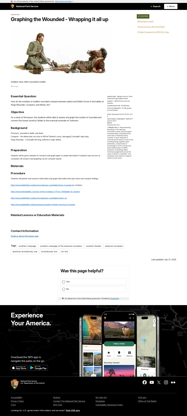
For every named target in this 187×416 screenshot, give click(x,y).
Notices (56, 397)
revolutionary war (49, 251)
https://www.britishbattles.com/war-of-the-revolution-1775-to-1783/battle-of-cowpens (45, 192)
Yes (68, 281)
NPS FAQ (57, 405)
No (67, 289)
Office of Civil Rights (147, 401)
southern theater (93, 246)
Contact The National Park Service (69, 401)
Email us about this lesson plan (25, 236)
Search (156, 6)
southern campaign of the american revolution (61, 246)
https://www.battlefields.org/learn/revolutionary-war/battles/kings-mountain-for (42, 185)
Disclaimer (100, 401)
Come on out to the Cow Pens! (151, 27)
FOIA (13, 405)
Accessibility (16, 397)
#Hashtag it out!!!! (145, 21)
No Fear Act (101, 397)
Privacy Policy (17, 401)
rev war (64, 251)
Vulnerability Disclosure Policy (109, 405)
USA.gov (142, 397)
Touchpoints (114, 298)
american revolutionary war (24, 251)
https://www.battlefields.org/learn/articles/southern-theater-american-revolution (43, 205)
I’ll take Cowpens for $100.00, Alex (153, 32)
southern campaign (27, 246)
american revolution (114, 246)
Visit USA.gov (73, 410)
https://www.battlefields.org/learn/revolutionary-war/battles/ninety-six (39, 198)
